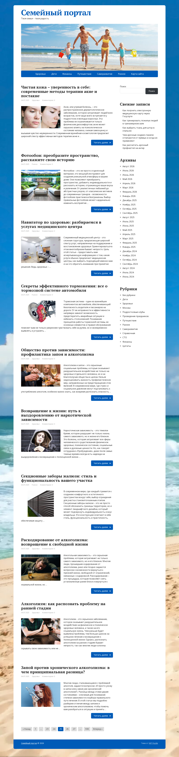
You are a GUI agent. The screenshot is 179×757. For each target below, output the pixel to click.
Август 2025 (128, 217)
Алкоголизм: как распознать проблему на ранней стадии (63, 606)
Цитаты (127, 346)
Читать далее (101, 142)
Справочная (129, 333)
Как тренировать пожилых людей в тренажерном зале (140, 122)
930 (87, 729)
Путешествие (84, 73)
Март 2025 (128, 238)
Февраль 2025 (130, 242)
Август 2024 (128, 268)
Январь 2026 (129, 196)
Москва (126, 307)
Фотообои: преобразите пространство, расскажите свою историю (60, 157)
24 (54, 729)
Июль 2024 (128, 272)
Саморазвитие (104, 73)
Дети (54, 73)
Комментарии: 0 (48, 100)
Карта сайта (137, 73)
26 (67, 729)
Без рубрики (129, 295)
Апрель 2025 (129, 234)
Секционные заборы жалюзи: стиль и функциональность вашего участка (58, 478)
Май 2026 (127, 179)
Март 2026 (128, 187)
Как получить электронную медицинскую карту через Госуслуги (137, 113)
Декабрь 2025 (130, 200)
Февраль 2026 (130, 191)
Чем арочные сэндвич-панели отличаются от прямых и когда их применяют (140, 137)
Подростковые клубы (134, 312)
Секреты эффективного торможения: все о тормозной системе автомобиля (64, 288)
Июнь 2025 (128, 225)
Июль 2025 (128, 221)
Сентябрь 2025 (130, 213)
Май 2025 (127, 230)
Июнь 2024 (128, 276)
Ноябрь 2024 (129, 255)
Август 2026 (128, 166)
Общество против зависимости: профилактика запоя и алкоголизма (57, 352)
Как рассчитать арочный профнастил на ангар (135, 146)
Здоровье (40, 73)
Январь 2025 (129, 246)
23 (47, 729)
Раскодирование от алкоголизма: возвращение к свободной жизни (54, 542)
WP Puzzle (153, 743)
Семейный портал (29, 743)
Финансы (67, 73)
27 (74, 729)
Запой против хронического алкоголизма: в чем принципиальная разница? (65, 669)
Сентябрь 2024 (130, 264)
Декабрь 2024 (130, 251)
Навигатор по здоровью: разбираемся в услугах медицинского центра (61, 224)
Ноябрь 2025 (129, 204)
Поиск (123, 86)
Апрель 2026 (129, 183)
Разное (121, 73)
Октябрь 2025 (130, 208)
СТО (125, 337)
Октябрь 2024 (130, 259)
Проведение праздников (136, 316)
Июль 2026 (128, 170)
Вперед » (97, 729)
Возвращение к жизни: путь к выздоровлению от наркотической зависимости (56, 415)
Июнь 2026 (128, 174)
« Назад (27, 729)
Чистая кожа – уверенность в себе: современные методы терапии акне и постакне (59, 91)
